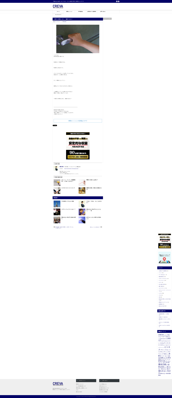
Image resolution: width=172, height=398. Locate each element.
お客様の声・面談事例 (91, 11)
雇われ (165, 367)
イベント (160, 272)
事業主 (165, 353)
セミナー (160, 282)
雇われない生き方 (79, 391)
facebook (118, 1)
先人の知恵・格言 (162, 284)
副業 (162, 358)
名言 (159, 297)
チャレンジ (162, 347)
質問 (167, 364)
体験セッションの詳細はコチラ (77, 121)
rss (117, 1)
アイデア (162, 340)
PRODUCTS (164, 338)
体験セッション (69, 11)
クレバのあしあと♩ (162, 274)
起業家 (162, 367)
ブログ (160, 295)
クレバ (160, 341)
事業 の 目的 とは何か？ (92, 179)
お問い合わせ (102, 11)
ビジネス (160, 293)
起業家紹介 (161, 304)
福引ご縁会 (165, 362)
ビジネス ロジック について (68, 187)
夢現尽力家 (161, 361)
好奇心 (166, 361)
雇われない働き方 (165, 369)
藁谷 (169, 362)
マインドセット (57, 21)
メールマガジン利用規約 (103, 391)
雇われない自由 (164, 373)
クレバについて (58, 14)
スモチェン (162, 345)
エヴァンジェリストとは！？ (68, 209)
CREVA (161, 335)
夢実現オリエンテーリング (163, 302)
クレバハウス (164, 341)
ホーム (58, 11)
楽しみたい (161, 362)
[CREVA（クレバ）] (58, 8)
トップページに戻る (107, 18)
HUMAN (161, 338)
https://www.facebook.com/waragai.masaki (71, 168)
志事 (168, 361)
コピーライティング (162, 288)
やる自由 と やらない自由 (67, 201)
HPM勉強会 (80, 11)
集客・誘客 (161, 286)
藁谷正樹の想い (161, 276)
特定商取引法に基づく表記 (103, 389)
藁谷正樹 (64, 21)
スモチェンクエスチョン (163, 278)
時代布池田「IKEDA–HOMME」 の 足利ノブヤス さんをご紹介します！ (64, 227)
